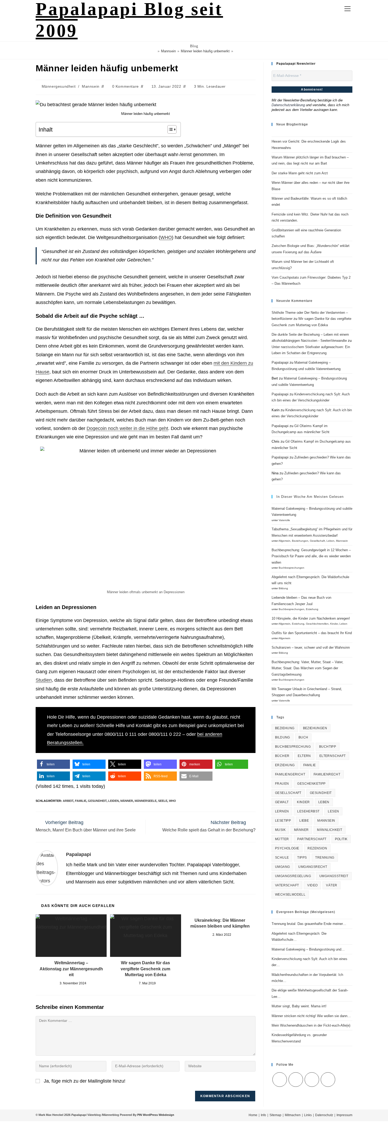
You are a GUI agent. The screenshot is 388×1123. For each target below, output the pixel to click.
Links (308, 1115)
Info (263, 1115)
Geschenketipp (311, 783)
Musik (280, 830)
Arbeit (68, 800)
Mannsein (91, 86)
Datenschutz (324, 1115)
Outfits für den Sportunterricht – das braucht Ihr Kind (312, 633)
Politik (341, 839)
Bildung (283, 588)
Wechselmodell (290, 894)
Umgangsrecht (312, 867)
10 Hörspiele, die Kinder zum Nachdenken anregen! (311, 618)
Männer (126, 800)
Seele (162, 800)
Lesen (333, 811)
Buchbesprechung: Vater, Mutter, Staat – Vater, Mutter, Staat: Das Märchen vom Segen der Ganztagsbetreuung (307, 668)
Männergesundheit (59, 86)
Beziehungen (300, 540)
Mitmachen (293, 1115)
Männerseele (146, 800)
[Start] (154, 51)
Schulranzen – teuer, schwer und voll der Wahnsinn (311, 647)
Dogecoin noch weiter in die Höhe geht (127, 428)
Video (312, 885)
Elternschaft (332, 756)
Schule (282, 857)
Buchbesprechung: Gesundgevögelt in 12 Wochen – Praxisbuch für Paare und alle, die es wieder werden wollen (311, 556)
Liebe (304, 820)
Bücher (282, 756)
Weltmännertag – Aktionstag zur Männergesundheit (71, 969)
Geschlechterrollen (317, 623)
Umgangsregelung (293, 876)
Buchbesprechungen (291, 567)
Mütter (282, 839)
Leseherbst (308, 811)
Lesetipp (283, 820)
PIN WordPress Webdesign (155, 1114)
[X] (279, 1079)
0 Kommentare (125, 86)
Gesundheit (97, 800)
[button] (53, 764)
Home (253, 1115)
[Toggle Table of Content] (169, 129)
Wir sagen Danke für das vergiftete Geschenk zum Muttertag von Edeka (145, 969)
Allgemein (284, 540)
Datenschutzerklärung (288, 105)
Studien (44, 680)
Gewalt (281, 802)
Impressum (344, 1115)
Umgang (282, 867)
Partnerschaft (311, 839)
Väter (331, 885)
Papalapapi (78, 854)
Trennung (324, 857)
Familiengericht (290, 774)
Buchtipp (327, 746)
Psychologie (287, 848)
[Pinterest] (328, 1079)
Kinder (334, 623)
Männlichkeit (329, 830)
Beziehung (285, 728)
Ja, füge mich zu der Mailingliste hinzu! (83, 1081)
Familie (80, 800)
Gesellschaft (317, 540)
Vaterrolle (284, 520)
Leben (330, 540)
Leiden (113, 800)
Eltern (304, 756)
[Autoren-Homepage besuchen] (47, 868)
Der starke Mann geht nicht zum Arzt (300, 173)
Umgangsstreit (333, 876)
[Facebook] (295, 1079)
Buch (303, 737)
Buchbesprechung (293, 746)
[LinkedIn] (312, 1079)
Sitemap (275, 1115)
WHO (166, 237)
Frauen (282, 783)
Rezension (317, 848)
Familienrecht (327, 774)
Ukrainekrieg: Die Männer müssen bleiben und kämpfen (220, 923)
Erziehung (312, 609)
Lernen (282, 811)
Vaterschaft (287, 885)
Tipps (302, 857)
